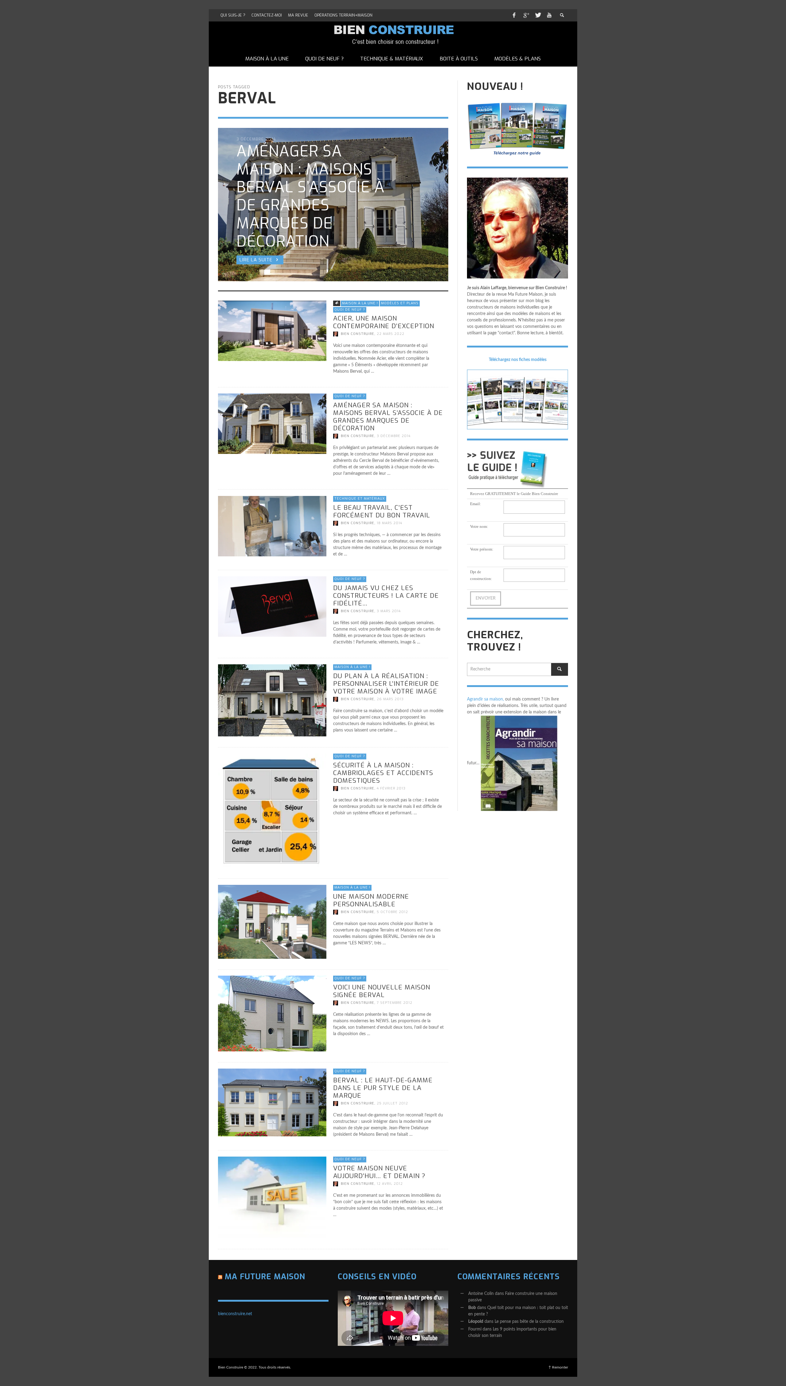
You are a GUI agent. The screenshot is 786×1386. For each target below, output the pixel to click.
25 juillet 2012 (392, 1103)
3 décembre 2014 (394, 436)
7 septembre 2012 (394, 1002)
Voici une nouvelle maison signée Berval (381, 991)
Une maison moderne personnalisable (371, 900)
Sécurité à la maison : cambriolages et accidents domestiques (383, 773)
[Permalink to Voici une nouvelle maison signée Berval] (272, 1013)
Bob (472, 1308)
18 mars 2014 (389, 523)
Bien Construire (357, 334)
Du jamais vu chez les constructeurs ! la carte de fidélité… (386, 595)
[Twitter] (537, 15)
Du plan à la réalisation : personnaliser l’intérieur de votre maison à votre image (386, 683)
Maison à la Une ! (360, 303)
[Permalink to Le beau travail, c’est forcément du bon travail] (272, 526)
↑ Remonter (558, 1367)
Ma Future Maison (265, 1277)
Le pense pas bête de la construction (529, 1321)
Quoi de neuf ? (349, 309)
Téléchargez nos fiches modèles (518, 360)
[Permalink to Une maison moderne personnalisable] (272, 922)
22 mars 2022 (390, 334)
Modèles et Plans (399, 303)
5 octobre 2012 (392, 912)
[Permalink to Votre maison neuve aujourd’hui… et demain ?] (272, 1197)
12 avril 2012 (390, 1183)
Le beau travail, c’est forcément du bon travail (381, 511)
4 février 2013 (391, 788)
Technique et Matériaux (359, 498)
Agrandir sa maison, (485, 699)
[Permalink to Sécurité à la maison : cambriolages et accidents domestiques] (272, 810)
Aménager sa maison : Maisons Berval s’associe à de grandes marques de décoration (388, 417)
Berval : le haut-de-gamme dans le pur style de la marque (383, 1088)
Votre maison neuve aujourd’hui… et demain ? (379, 1172)
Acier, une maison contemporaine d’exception (383, 322)
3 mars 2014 (389, 611)
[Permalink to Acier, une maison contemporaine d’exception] (272, 330)
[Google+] (526, 15)
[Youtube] (549, 15)
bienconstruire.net (235, 1314)
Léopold (475, 1321)
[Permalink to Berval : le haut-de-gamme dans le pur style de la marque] (272, 1102)
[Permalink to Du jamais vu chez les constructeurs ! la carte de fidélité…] (272, 606)
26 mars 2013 (390, 699)
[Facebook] (514, 15)
